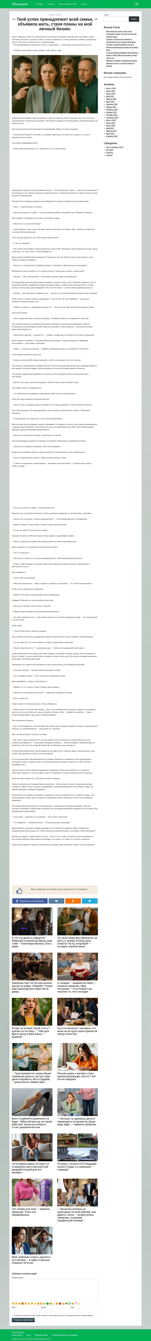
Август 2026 (111, 88)
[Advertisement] (55, 169)
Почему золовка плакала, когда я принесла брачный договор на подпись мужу (122, 47)
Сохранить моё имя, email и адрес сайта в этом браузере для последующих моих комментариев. (53, 1315)
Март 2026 (110, 102)
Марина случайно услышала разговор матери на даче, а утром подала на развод (121, 63)
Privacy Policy (17, 1335)
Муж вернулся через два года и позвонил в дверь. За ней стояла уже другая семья (121, 34)
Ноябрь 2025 (111, 112)
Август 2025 (111, 120)
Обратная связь (41, 1335)
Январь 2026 (111, 107)
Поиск (106, 15)
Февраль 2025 (112, 136)
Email (43, 1307)
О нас (28, 1335)
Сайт (72, 1307)
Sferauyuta (20, 4)
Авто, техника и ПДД (67, 4)
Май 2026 (110, 96)
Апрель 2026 (111, 99)
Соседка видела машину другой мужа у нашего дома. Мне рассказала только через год (122, 55)
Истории (39, 4)
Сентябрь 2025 (112, 118)
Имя (14, 1307)
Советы (84, 4)
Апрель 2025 (111, 131)
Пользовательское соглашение (65, 1335)
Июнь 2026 (110, 94)
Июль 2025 (110, 123)
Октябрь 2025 (111, 115)
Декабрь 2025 (112, 110)
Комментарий (18, 1278)
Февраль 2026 (112, 104)
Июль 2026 (110, 91)
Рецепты (51, 4)
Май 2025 (110, 128)
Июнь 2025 (110, 125)
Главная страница (55, 15)
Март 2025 (110, 134)
